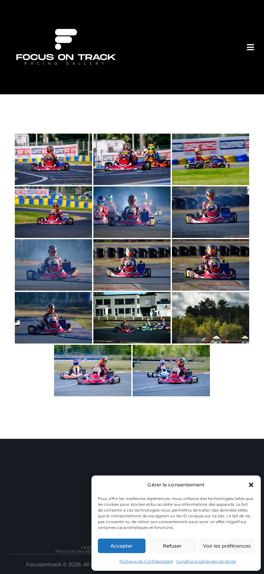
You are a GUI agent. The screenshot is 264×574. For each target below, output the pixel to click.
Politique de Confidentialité (146, 561)
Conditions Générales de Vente (206, 561)
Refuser (172, 546)
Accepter (121, 546)
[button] (251, 485)
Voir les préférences (227, 546)
